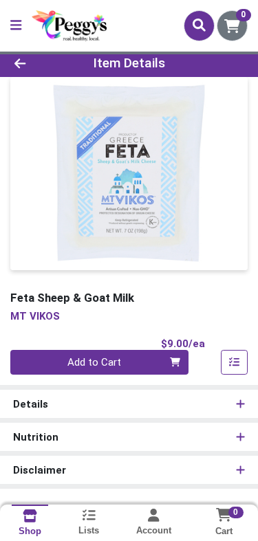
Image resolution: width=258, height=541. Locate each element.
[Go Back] (39, 63)
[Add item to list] (234, 362)
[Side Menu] (15, 25)
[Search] (199, 25)
